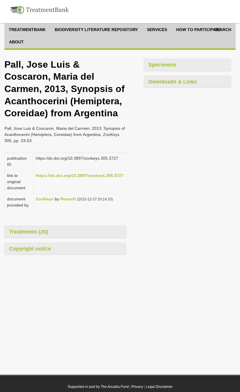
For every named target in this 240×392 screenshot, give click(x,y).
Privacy (137, 387)
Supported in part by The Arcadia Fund (98, 387)
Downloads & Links (172, 82)
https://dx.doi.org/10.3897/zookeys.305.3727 (80, 175)
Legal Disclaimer (159, 387)
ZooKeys (45, 199)
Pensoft (68, 199)
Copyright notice (30, 249)
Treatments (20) (28, 232)
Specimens (162, 65)
